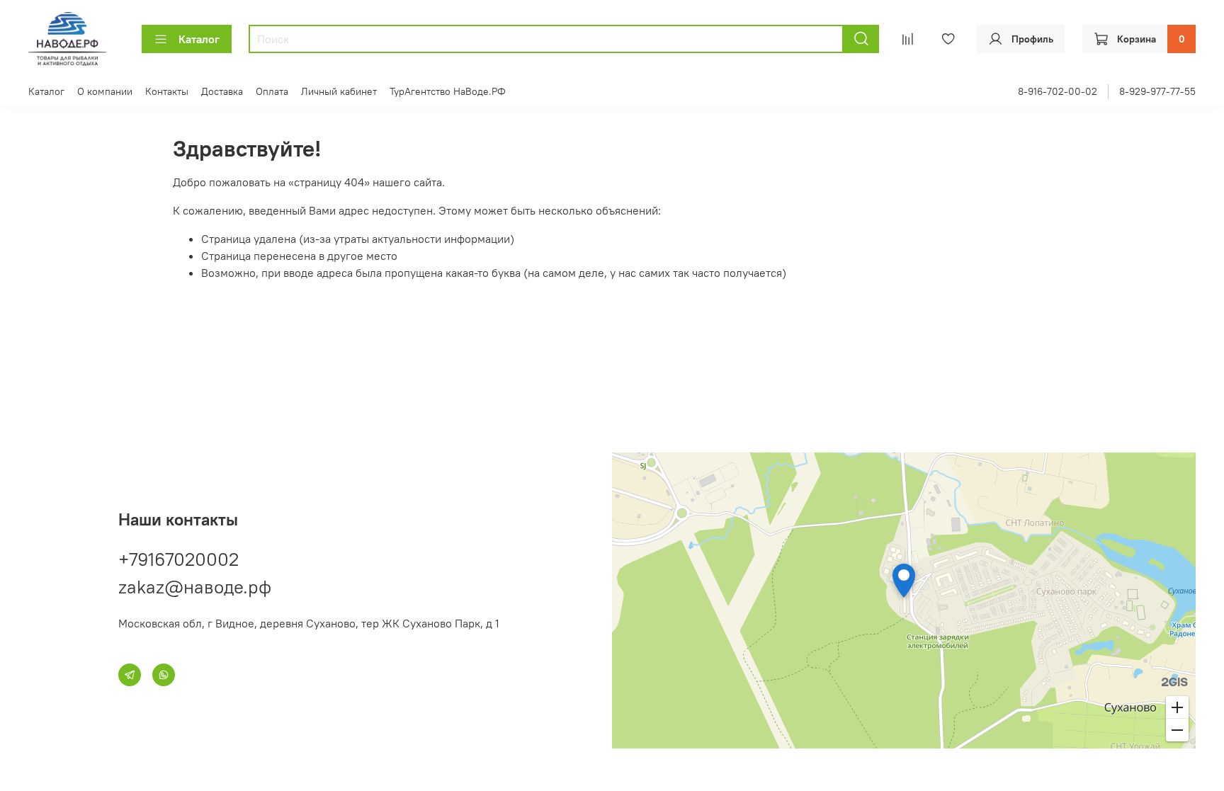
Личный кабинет (339, 91)
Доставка (222, 91)
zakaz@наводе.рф (194, 586)
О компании (104, 91)
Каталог (199, 39)
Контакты (166, 91)
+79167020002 (178, 559)
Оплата (272, 91)
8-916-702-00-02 (1057, 91)
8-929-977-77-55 (1157, 91)
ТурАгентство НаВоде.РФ (448, 91)
